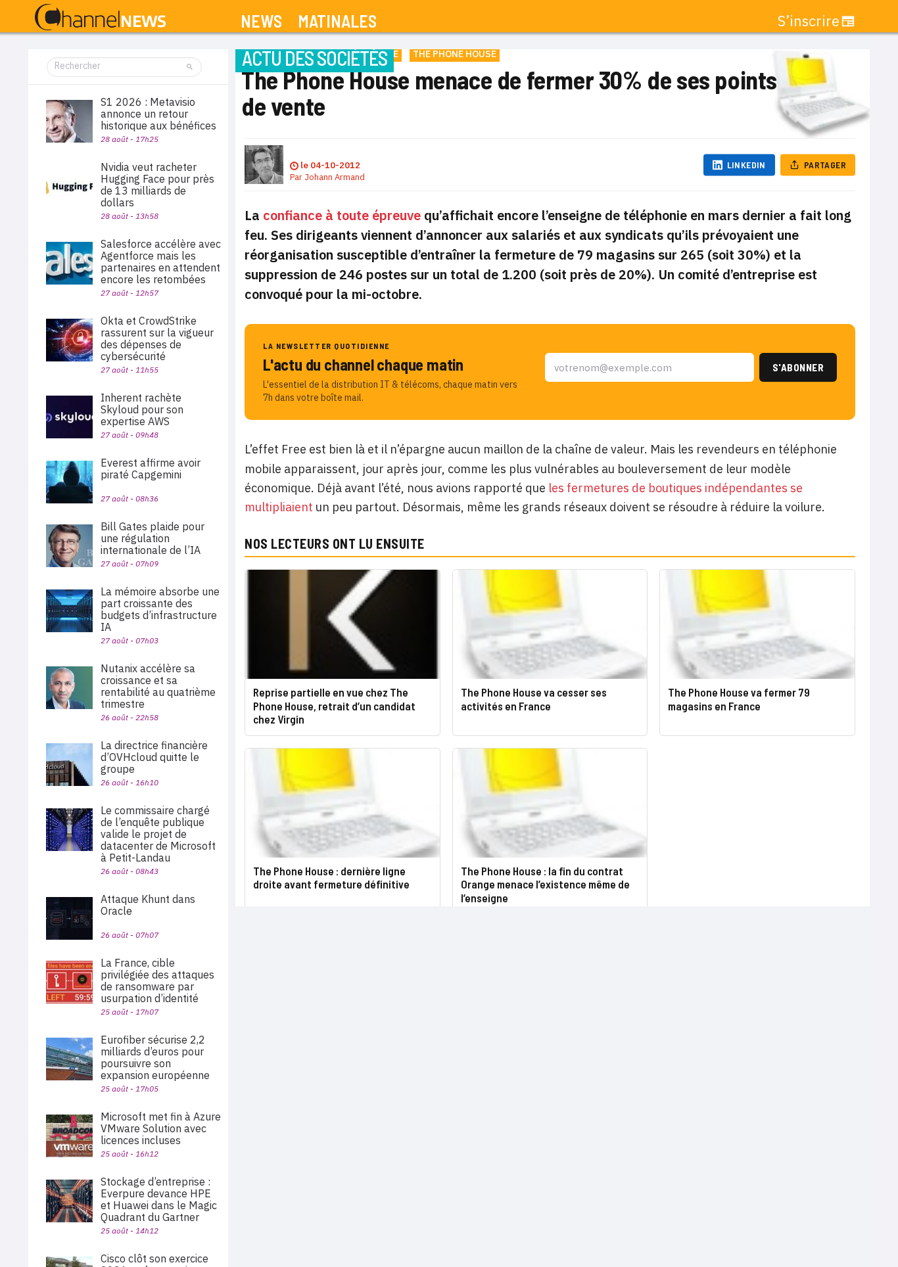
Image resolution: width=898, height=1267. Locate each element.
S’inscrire (808, 21)
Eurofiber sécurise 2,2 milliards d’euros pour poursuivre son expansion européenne (155, 1057)
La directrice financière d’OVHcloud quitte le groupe (154, 757)
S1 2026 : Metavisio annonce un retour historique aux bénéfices (158, 113)
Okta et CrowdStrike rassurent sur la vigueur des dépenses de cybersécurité (157, 338)
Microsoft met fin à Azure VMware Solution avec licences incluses (161, 1128)
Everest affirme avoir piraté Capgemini (151, 468)
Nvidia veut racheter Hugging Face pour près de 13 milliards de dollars (157, 184)
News (261, 21)
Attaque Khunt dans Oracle (148, 904)
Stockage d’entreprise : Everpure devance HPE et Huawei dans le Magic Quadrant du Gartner (159, 1199)
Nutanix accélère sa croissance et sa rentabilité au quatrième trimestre (158, 686)
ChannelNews (100, 18)
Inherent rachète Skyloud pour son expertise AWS (142, 409)
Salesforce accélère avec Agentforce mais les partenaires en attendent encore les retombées (161, 261)
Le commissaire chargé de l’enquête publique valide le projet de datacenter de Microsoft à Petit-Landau (158, 834)
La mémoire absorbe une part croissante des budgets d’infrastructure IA (160, 609)
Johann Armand (334, 177)
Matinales (337, 21)
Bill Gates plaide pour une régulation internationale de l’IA (152, 538)
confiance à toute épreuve (342, 215)
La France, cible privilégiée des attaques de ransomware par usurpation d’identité (157, 980)
